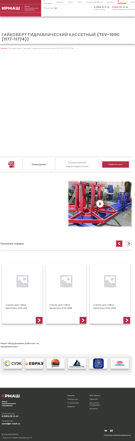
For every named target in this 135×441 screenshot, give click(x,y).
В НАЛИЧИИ (122, 2)
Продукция (48, 8)
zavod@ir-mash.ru (11, 424)
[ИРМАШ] (12, 8)
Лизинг (71, 2)
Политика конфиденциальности (117, 435)
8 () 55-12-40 (101, 7)
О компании (48, 2)
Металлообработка (94, 2)
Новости (59, 2)
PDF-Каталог (95, 396)
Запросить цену (116, 164)
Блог (80, 2)
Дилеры (110, 2)
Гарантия (93, 399)
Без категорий (15, 48)
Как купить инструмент (94, 404)
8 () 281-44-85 (120, 7)
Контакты (93, 409)
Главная (3, 48)
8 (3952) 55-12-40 (10, 416)
